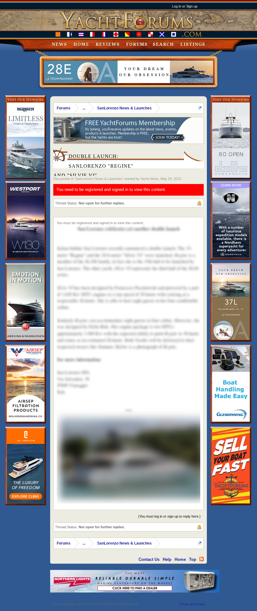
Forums (137, 44)
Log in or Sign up (184, 6)
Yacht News (149, 179)
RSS (201, 559)
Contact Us (149, 559)
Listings (192, 44)
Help (167, 559)
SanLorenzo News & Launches (99, 179)
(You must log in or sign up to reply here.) (169, 516)
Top (192, 559)
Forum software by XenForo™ (95, 604)
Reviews (108, 44)
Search (163, 44)
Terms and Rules (192, 604)
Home (81, 44)
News (59, 44)
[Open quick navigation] (200, 108)
